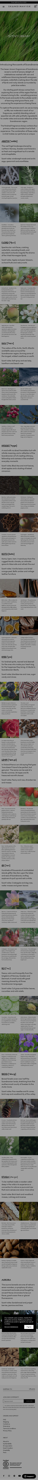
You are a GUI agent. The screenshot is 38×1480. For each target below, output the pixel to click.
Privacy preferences (11, 1327)
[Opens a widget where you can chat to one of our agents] (29, 1476)
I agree (28, 1327)
